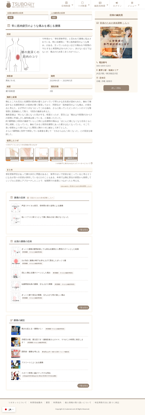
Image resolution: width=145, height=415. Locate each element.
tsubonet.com (70, 409)
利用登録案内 (36, 402)
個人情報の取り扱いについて (78, 402)
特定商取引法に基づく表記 (107, 402)
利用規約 (57, 402)
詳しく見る (116, 88)
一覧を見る (83, 229)
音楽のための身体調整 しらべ (76, 186)
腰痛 (10, 17)
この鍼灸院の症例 (58, 13)
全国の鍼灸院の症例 (15, 13)
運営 (48, 402)
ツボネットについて (17, 402)
